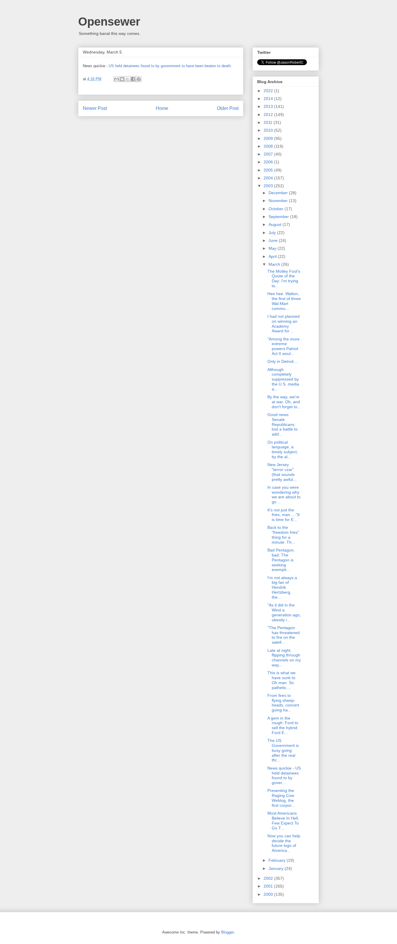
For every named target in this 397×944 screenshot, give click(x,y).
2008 (269, 146)
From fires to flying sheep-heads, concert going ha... (283, 702)
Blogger (227, 932)
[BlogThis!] (122, 79)
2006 (269, 162)
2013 (269, 106)
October (277, 208)
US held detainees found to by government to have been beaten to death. (170, 66)
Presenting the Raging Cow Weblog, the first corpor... (281, 797)
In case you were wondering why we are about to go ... (284, 494)
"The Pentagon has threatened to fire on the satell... (283, 635)
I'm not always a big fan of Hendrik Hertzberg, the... (282, 587)
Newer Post (95, 108)
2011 (268, 122)
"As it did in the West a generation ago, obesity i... (284, 612)
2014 (269, 98)
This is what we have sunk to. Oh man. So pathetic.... (281, 680)
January (277, 868)
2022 (269, 90)
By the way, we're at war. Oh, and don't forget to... (284, 402)
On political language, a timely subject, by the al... (282, 449)
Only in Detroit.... (282, 361)
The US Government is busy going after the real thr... (283, 750)
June (274, 240)
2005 (269, 170)
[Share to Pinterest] (139, 79)
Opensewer (109, 21)
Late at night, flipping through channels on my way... (284, 657)
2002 (269, 878)
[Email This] (116, 79)
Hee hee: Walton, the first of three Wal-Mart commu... (284, 300)
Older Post (228, 108)
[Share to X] (127, 79)
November (279, 200)
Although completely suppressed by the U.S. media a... (283, 379)
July (273, 232)
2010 (269, 130)
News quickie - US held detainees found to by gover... (284, 775)
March (275, 264)
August (275, 224)
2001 (269, 886)
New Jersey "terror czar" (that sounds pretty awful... (281, 471)
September (279, 216)
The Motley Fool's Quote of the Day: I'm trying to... (283, 278)
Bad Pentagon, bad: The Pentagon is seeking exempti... (281, 560)
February (278, 860)
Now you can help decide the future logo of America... (283, 843)
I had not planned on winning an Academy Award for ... (283, 323)
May (273, 248)
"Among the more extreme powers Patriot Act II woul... (283, 346)
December (279, 192)
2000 (269, 894)
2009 (269, 138)
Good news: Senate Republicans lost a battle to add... (282, 424)
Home (162, 108)
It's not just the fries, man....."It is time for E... (283, 515)
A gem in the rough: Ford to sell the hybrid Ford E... (282, 725)
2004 (269, 178)
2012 (269, 114)
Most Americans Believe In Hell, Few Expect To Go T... (283, 820)
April (273, 256)
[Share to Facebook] (133, 79)
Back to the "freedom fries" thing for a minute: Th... (283, 534)
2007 (269, 154)
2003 (269, 185)
